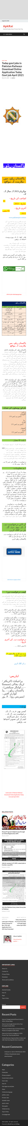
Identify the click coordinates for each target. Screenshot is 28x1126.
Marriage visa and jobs (8, 1086)
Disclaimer (5, 977)
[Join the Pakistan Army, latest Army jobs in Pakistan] (14, 888)
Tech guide (5, 1106)
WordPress (10, 1124)
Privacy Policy (5, 974)
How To (4, 992)
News (3, 1089)
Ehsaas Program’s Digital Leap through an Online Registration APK (13, 832)
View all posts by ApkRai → (17, 940)
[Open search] (24, 34)
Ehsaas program (6, 1075)
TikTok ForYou (6, 1109)
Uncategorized (6, 1114)
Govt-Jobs (4, 60)
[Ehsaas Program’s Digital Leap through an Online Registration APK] (14, 822)
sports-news (5, 1103)
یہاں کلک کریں (20, 663)
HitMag (17, 1124)
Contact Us (5, 971)
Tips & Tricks (5, 998)
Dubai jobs (5, 1072)
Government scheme (7, 1078)
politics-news (5, 1095)
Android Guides (6, 990)
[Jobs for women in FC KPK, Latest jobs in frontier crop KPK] (14, 850)
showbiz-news (6, 1100)
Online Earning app (7, 1092)
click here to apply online (14, 579)
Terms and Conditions (8, 979)
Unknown (7, 1051)
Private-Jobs (5, 1097)
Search (4, 1004)
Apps (3, 995)
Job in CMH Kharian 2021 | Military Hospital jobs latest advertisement (15, 1054)
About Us (4, 968)
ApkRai (8, 26)
